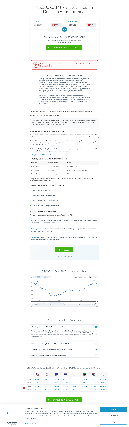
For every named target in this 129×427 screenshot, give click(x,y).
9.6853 (84, 387)
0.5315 (37, 380)
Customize (112, 415)
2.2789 (56, 387)
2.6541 (47, 387)
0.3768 (47, 389)
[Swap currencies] (64, 29)
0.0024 (103, 389)
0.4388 (56, 389)
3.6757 (75, 387)
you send (36, 21)
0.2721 (75, 389)
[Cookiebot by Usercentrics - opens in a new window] (12, 423)
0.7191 (47, 380)
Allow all (113, 409)
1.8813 (37, 382)
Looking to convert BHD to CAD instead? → (44, 155)
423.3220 (103, 387)
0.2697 (94, 389)
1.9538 (37, 387)
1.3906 (47, 382)
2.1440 (65, 380)
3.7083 (93, 387)
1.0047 (93, 380)
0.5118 (37, 389)
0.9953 (94, 382)
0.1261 (65, 389)
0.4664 (65, 382)
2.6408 (84, 380)
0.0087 (103, 382)
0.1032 (84, 389)
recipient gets (73, 21)
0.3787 (84, 382)
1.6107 (56, 382)
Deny (113, 422)
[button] (64, 249)
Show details (29, 423)
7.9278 (65, 387)
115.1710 (103, 380)
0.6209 (56, 380)
